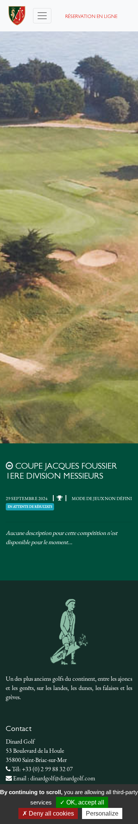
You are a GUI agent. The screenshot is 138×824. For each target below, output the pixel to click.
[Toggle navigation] (42, 15)
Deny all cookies (50, 813)
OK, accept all (84, 802)
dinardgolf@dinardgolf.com (62, 778)
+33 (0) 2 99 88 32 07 (47, 769)
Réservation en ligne (91, 17)
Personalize (102, 813)
